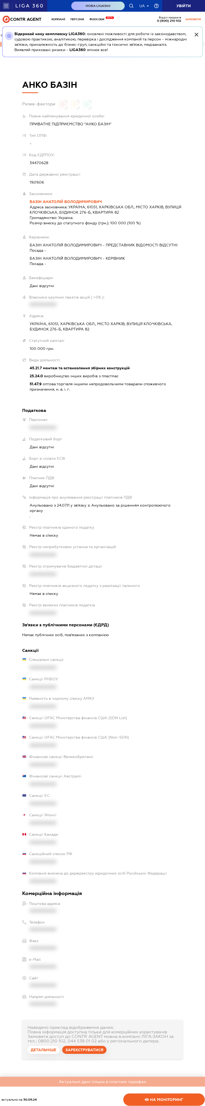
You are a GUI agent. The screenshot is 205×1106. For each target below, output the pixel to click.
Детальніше (43, 1050)
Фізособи (98, 19)
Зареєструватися (84, 1050)
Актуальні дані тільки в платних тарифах (102, 1081)
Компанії (58, 19)
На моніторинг (166, 1099)
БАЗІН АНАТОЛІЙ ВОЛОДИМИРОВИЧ (66, 202)
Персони (77, 19)
